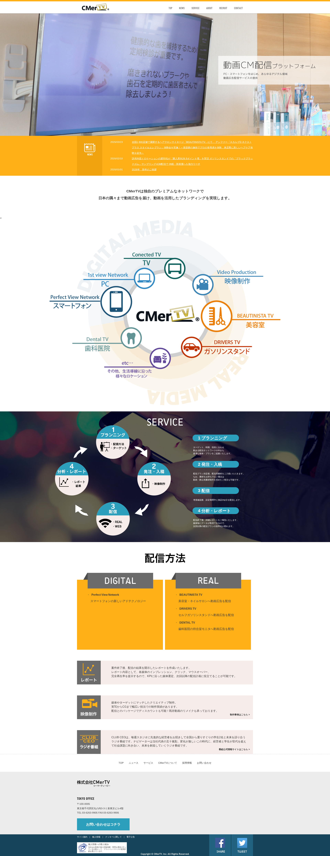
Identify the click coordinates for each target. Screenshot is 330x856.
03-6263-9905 (90, 812)
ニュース (133, 762)
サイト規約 (82, 837)
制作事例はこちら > (240, 714)
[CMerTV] (95, 9)
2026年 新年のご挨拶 (144, 169)
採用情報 (187, 762)
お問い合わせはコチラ (103, 824)
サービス (148, 762)
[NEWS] (89, 154)
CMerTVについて (167, 762)
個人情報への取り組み (98, 844)
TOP (121, 762)
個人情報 (96, 837)
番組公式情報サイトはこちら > (234, 749)
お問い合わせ (204, 762)
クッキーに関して (113, 837)
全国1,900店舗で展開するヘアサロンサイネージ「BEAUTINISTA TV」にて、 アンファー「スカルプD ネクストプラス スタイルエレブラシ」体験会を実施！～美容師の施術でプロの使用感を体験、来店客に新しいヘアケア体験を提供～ (192, 147)
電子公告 (130, 837)
